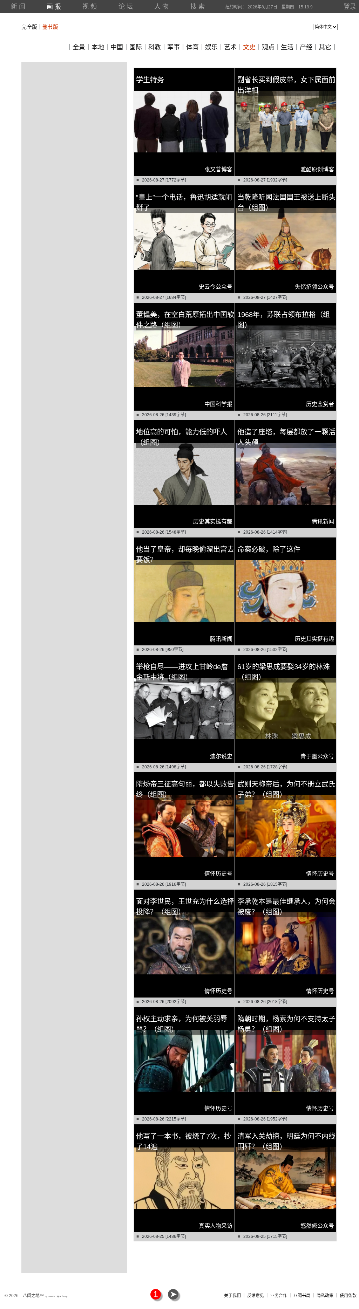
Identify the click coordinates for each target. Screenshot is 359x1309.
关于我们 (232, 1295)
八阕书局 (301, 1295)
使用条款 (348, 1295)
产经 (306, 47)
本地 (98, 47)
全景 (79, 47)
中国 (116, 47)
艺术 (230, 47)
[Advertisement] (74, 106)
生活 (287, 47)
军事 (173, 47)
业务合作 (278, 1295)
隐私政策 (325, 1295)
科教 (154, 47)
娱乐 (211, 47)
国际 (135, 47)
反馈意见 (255, 1295)
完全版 (29, 27)
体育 (192, 47)
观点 (268, 47)
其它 (325, 47)
